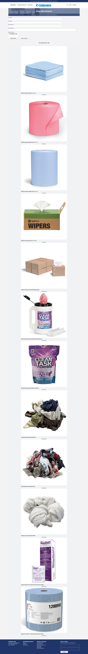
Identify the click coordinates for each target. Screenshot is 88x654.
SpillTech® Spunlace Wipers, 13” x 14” (28, 93)
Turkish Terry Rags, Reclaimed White (28, 535)
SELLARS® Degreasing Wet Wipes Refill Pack (30, 388)
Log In (70, 5)
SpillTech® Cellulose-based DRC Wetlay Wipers (30, 289)
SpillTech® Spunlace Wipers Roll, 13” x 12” (29, 142)
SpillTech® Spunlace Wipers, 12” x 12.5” (29, 240)
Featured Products (22, 5)
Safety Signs (39, 646)
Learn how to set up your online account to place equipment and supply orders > (44, 1)
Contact (74, 5)
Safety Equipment (40, 642)
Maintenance (34, 14)
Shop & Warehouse (40, 648)
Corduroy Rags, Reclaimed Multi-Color (28, 437)
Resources (30, 5)
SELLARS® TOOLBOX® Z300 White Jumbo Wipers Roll (46, 14)
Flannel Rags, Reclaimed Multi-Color (28, 486)
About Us (24, 642)
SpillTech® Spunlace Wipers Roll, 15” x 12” (29, 191)
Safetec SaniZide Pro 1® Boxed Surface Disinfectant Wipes (32, 584)
